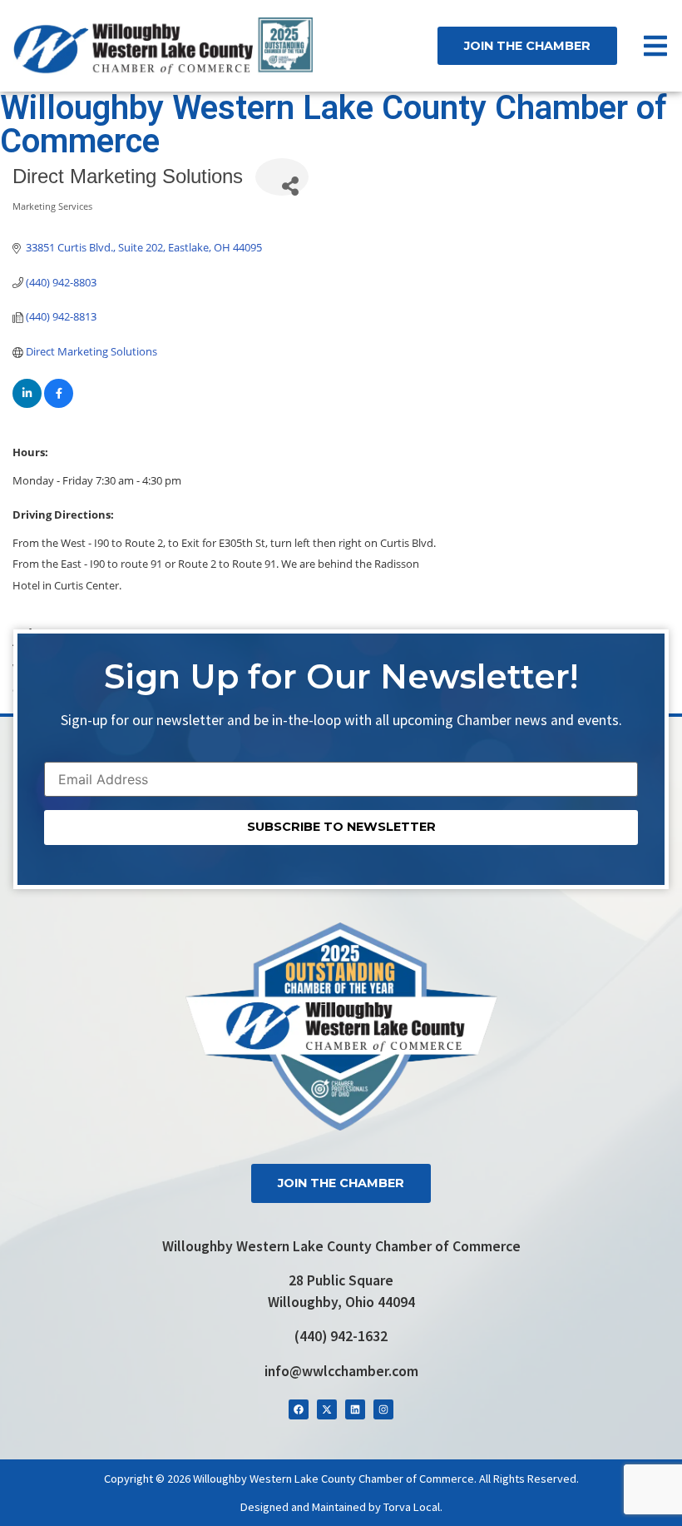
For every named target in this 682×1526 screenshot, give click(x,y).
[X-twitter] (327, 1409)
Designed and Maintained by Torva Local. (341, 1506)
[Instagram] (383, 1409)
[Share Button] (282, 177)
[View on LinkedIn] (27, 403)
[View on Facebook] (58, 403)
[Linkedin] (355, 1409)
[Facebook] (299, 1409)
